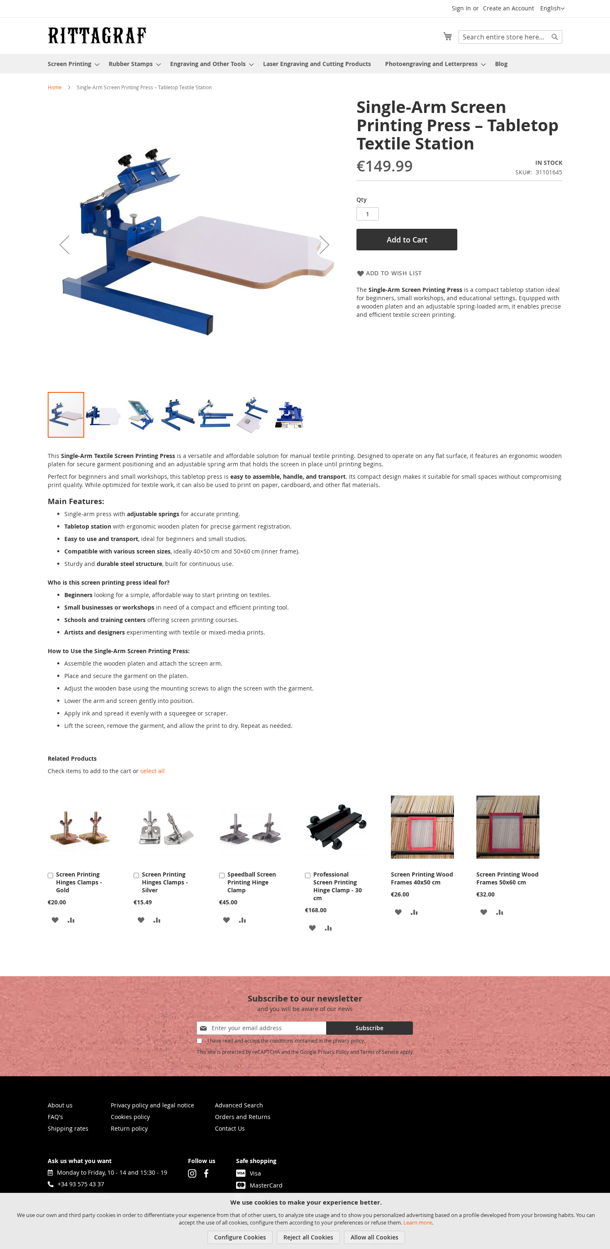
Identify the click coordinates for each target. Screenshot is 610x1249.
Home (55, 87)
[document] (306, 1221)
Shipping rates (68, 1128)
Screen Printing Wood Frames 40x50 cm (422, 878)
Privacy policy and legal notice (152, 1105)
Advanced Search (239, 1105)
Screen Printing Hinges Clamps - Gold (79, 882)
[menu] (305, 63)
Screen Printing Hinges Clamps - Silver (165, 882)
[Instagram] (192, 1172)
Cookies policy (130, 1117)
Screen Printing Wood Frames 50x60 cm (507, 878)
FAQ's (55, 1117)
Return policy (129, 1128)
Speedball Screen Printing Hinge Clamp (251, 882)
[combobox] (510, 37)
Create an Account (508, 8)
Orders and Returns (243, 1117)
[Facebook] (206, 1172)
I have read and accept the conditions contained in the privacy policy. (286, 1040)
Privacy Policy (333, 1051)
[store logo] (97, 35)
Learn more (417, 1222)
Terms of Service (379, 1051)
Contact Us (230, 1128)
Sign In (461, 8)
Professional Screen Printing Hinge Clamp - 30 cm (337, 886)
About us (60, 1105)
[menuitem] (71, 63)
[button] (552, 8)
